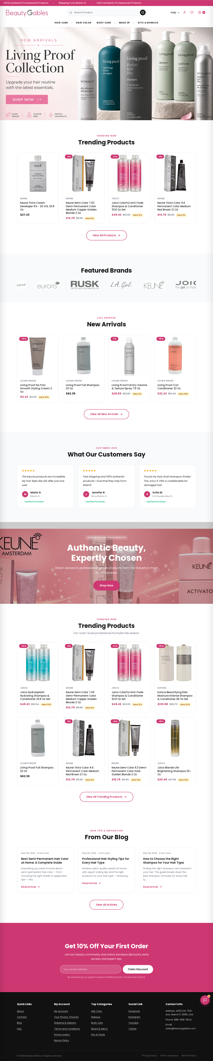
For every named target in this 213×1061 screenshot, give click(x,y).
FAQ (19, 1028)
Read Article (28, 887)
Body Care (104, 22)
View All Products (104, 235)
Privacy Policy (149, 1055)
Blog (19, 1022)
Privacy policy (62, 1034)
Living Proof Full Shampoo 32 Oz (82, 386)
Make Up (124, 22)
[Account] (184, 12)
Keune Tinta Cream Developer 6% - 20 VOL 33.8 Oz (37, 206)
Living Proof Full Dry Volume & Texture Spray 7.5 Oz (129, 386)
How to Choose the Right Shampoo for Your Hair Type (163, 860)
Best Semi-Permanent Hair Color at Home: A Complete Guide (45, 860)
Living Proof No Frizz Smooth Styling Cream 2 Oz (36, 388)
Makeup (95, 1017)
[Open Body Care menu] (115, 23)
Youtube (133, 1022)
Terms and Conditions (67, 1028)
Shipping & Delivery (65, 1022)
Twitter (132, 1028)
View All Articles (106, 905)
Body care (97, 1022)
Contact (22, 1017)
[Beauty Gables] (27, 12)
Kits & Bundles (148, 22)
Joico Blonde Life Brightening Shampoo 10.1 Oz (173, 771)
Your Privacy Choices (66, 1017)
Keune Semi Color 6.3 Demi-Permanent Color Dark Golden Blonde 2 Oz (129, 771)
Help (173, 12)
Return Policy (61, 1040)
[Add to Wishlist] (54, 157)
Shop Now (106, 585)
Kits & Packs (98, 1034)
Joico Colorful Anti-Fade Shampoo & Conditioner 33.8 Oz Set (127, 206)
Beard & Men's (99, 1028)
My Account (61, 1011)
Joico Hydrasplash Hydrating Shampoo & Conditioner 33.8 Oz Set (35, 695)
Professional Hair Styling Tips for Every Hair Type (105, 860)
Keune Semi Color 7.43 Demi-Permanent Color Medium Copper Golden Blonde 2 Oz (81, 208)
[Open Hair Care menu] (72, 23)
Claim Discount (138, 969)
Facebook (134, 1011)
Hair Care (61, 22)
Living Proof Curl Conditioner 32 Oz (169, 386)
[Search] (143, 12)
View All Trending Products (104, 797)
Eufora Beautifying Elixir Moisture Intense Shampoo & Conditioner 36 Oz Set (174, 695)
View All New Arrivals (104, 414)
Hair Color (83, 22)
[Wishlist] (192, 12)
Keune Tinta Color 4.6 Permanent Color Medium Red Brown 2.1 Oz (174, 206)
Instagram (134, 1017)
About (20, 1011)
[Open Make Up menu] (134, 23)
